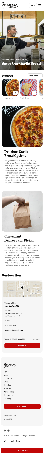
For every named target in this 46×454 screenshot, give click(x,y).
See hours (36, 339)
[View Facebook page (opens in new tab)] (5, 430)
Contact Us (8, 395)
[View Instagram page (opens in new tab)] (8, 430)
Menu (32, 5)
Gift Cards (8, 388)
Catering (7, 385)
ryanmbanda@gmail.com (13, 330)
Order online (22, 346)
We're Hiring (9, 392)
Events (6, 382)
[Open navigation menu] (40, 5)
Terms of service (10, 415)
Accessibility (8, 419)
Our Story (8, 378)
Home (6, 372)
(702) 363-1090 (10, 325)
